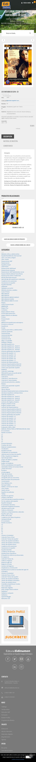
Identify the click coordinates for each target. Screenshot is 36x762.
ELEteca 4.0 (4, 729)
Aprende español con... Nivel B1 (11, 23)
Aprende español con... (17, 21)
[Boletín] (16, 624)
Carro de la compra (7, 750)
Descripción (7, 136)
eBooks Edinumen (6, 731)
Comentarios (8, 146)
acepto (28, 757)
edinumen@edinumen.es (12, 688)
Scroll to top (31, 756)
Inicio (7, 19)
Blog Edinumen (5, 737)
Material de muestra (10, 141)
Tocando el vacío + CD (18, 227)
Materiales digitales (7, 734)
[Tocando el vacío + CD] (10, 212)
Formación (4, 715)
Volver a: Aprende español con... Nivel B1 (20, 245)
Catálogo (4, 707)
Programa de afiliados (7, 720)
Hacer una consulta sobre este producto (14, 239)
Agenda (3, 739)
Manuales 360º (5, 712)
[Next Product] (33, 40)
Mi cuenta (4, 748)
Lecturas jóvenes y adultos (20, 19)
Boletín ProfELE (5, 717)
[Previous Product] (3, 40)
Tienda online (5, 709)
